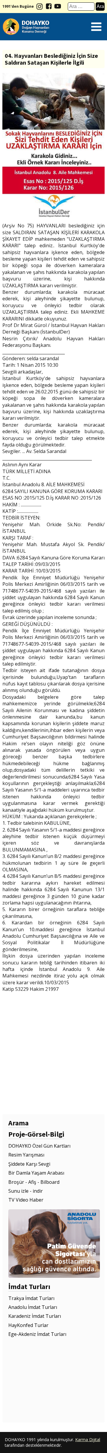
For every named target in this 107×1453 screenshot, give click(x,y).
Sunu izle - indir (25, 1191)
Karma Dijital (87, 1439)
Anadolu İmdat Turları (32, 1307)
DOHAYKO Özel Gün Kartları (39, 1146)
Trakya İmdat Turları (31, 1298)
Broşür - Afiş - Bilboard (33, 1182)
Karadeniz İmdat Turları (34, 1316)
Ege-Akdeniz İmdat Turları (37, 1334)
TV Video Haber (25, 1200)
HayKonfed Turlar (28, 1325)
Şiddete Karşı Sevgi (29, 1164)
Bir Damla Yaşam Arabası (36, 1173)
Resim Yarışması (26, 1154)
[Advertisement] (53, 1052)
